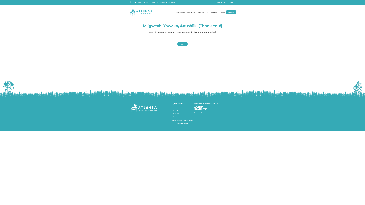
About (222, 12)
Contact (231, 2)
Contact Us (176, 114)
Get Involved (211, 12)
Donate (231, 12)
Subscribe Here (199, 113)
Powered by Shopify (182, 123)
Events (201, 12)
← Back (182, 44)
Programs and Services (185, 12)
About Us (176, 108)
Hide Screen (221, 2)
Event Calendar (178, 111)
